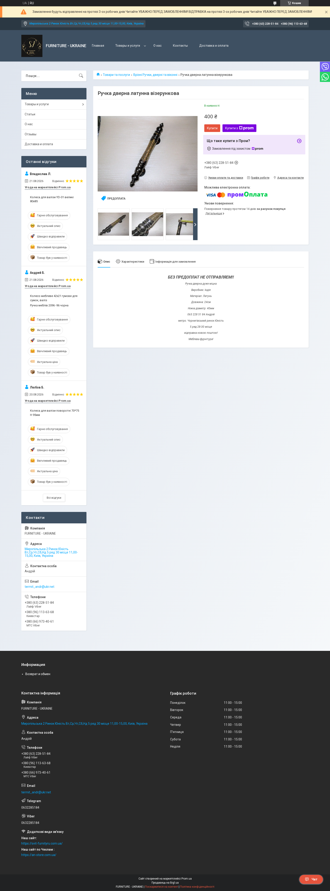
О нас (157, 45)
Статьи (30, 114)
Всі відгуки (54, 497)
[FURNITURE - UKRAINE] (31, 46)
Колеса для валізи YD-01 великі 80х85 (52, 199)
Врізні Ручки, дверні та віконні (155, 75)
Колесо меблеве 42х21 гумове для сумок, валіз (53, 298)
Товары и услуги (127, 45)
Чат (314, 879)
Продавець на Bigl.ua (165, 882)
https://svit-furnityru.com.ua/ (42, 843)
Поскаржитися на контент (161, 886)
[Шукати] (81, 75)
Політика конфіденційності (197, 886)
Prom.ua (186, 878)
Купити (212, 128)
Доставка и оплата (214, 45)
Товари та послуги (116, 75)
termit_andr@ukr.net (39, 586)
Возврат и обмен (37, 674)
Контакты (180, 45)
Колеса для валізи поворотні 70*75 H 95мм (54, 412)
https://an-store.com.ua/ (38, 855)
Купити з (231, 128)
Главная (98, 45)
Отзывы (30, 134)
